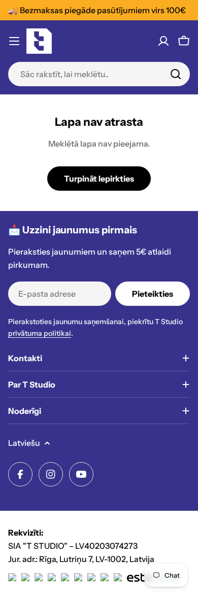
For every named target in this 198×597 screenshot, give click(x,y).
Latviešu (24, 443)
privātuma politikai (39, 333)
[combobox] (99, 74)
